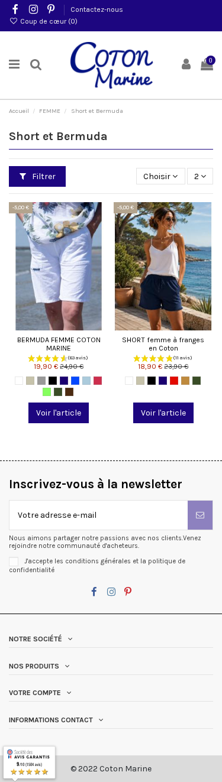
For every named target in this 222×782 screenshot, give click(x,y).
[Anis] (47, 392)
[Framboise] (98, 381)
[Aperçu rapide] (75, 326)
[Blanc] (19, 381)
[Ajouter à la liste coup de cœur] (42, 326)
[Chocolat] (69, 392)
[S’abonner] (200, 515)
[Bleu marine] (64, 381)
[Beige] (30, 381)
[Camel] (185, 381)
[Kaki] (58, 392)
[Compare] (58, 326)
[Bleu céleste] (86, 381)
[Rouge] (174, 381)
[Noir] (53, 381)
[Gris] (41, 381)
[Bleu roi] (75, 381)
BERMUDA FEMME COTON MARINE (59, 344)
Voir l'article (58, 413)
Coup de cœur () (48, 21)
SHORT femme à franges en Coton (163, 344)
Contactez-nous (96, 9)
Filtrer (43, 176)
